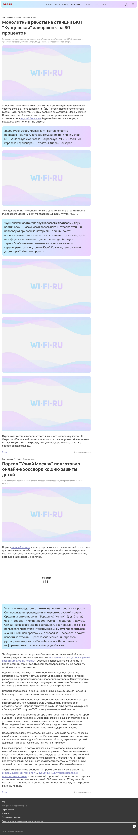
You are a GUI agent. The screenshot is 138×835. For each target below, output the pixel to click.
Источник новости (82, 452)
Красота (76, 4)
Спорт (104, 4)
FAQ (3, 802)
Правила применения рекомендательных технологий (22, 821)
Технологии (61, 4)
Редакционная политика (11, 817)
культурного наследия (64, 772)
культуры (44, 772)
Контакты (5, 813)
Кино (49, 4)
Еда (96, 4)
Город (87, 4)
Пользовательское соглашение (14, 806)
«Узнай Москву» (20, 547)
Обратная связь (8, 810)
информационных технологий (19, 772)
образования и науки (14, 776)
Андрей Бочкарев (30, 118)
